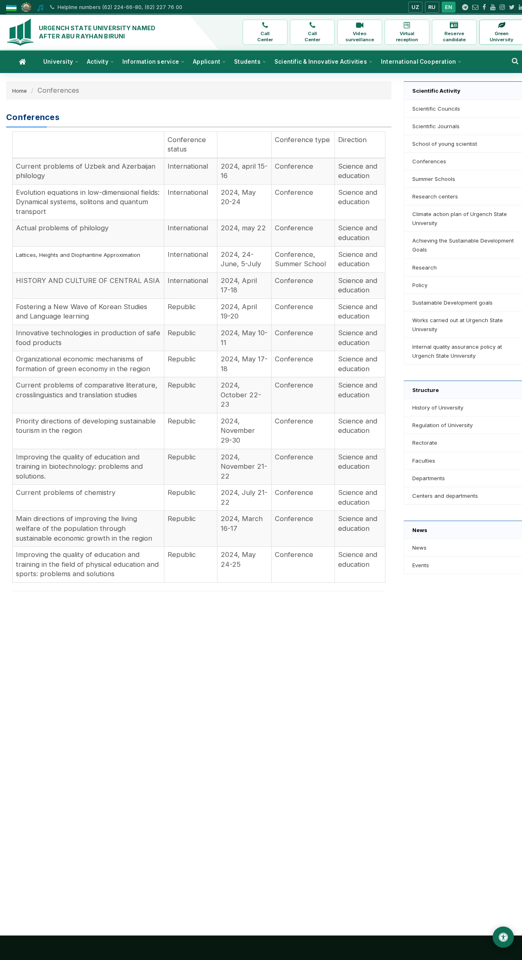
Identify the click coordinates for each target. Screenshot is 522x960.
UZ (415, 7)
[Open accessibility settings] (503, 937)
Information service (150, 61)
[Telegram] (465, 7)
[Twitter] (512, 7)
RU (432, 7)
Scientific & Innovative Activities (320, 61)
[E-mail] (475, 7)
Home (19, 90)
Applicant (206, 61)
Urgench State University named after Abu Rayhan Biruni (97, 32)
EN (449, 7)
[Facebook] (484, 7)
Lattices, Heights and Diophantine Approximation (78, 255)
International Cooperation (418, 61)
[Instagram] (502, 7)
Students (247, 61)
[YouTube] (492, 7)
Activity (97, 61)
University (58, 61)
